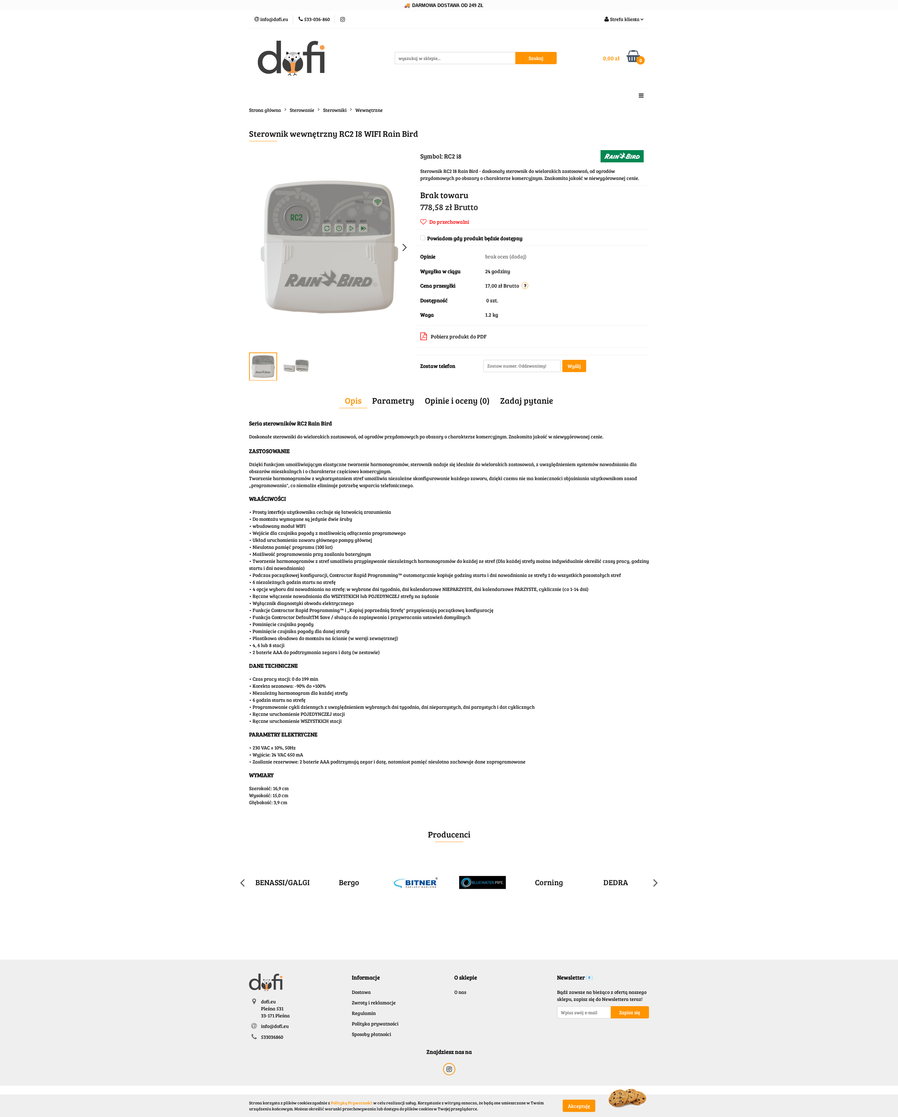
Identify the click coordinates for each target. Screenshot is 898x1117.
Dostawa (361, 992)
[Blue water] (482, 882)
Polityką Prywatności (352, 1102)
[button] (366, 977)
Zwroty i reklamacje (374, 1002)
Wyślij (574, 366)
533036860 (272, 1037)
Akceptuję (579, 1105)
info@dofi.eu (275, 1026)
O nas (460, 992)
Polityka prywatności (375, 1023)
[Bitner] (415, 882)
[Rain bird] (622, 155)
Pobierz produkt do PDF (459, 336)
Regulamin (364, 1013)
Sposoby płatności (371, 1034)
